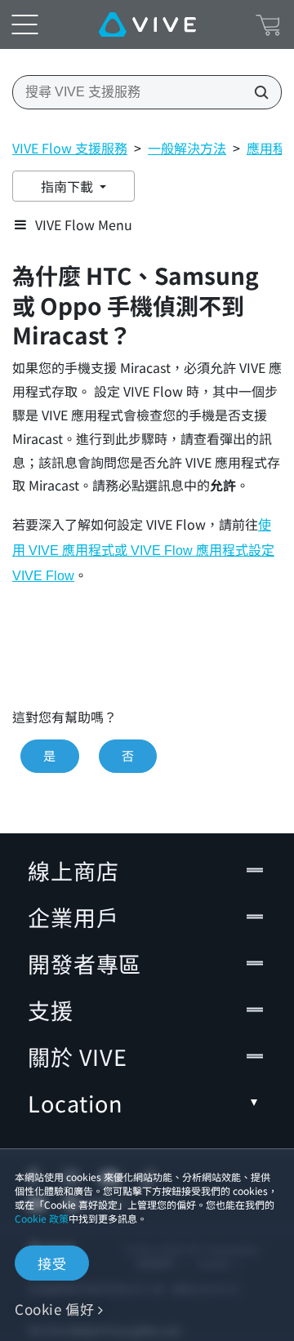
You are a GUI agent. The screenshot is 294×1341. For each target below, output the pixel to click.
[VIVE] (147, 24)
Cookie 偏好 (54, 1309)
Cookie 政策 (42, 1218)
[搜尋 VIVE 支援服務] (256, 92)
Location (75, 1103)
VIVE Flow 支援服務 (69, 148)
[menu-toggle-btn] (24, 24)
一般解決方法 (187, 148)
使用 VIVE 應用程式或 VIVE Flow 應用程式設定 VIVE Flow (143, 550)
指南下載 (68, 186)
